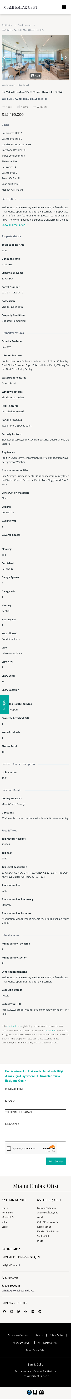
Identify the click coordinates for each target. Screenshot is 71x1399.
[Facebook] (4, 1311)
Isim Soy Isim (14, 1088)
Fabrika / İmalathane (48, 1231)
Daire (5, 1207)
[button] (64, 7)
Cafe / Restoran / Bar (48, 1222)
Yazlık (5, 1226)
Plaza (40, 1240)
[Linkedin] (33, 1311)
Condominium (24, 25)
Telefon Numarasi (18, 1112)
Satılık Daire (35, 1364)
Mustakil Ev (8, 1217)
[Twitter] (18, 1311)
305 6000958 (12, 1285)
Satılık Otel (43, 1236)
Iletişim (39, 1335)
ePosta (10, 1100)
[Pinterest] (40, 1311)
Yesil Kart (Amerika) (48, 1342)
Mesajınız (12, 1123)
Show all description (13, 224)
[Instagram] (11, 1311)
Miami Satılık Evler (35, 1350)
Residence (7, 1212)
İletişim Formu (10, 1265)
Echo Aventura (23, 1371)
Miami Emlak (56, 1335)
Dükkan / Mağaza (46, 1207)
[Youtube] (25, 1311)
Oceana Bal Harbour (44, 1371)
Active (13, 161)
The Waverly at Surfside (35, 1375)
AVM (40, 1217)
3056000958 (11, 1277)
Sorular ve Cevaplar (18, 1335)
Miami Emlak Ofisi (20, 7)
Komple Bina (44, 1226)
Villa (4, 1222)
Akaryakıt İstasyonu (47, 1212)
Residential (7, 25)
